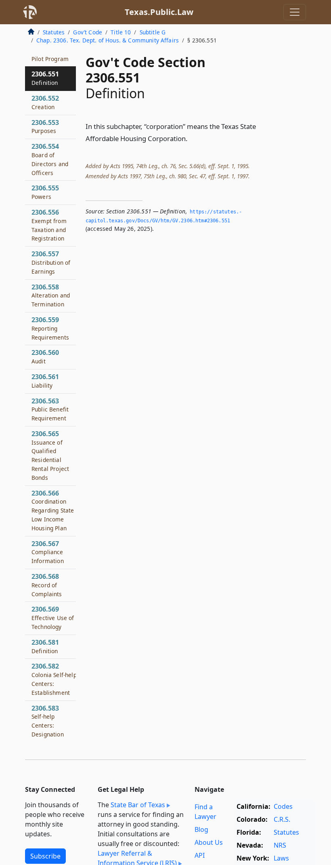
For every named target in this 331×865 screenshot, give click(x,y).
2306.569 (52, 618)
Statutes (54, 32)
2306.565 (50, 455)
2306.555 (45, 192)
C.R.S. (282, 819)
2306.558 (50, 295)
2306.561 (45, 380)
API (200, 855)
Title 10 (121, 32)
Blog (201, 829)
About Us (209, 842)
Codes (283, 806)
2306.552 (45, 102)
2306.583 (47, 721)
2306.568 (46, 585)
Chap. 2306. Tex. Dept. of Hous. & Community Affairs (107, 40)
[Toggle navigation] (294, 12)
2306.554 (49, 159)
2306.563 (50, 409)
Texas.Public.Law (159, 11)
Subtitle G (153, 32)
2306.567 (47, 552)
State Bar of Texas (138, 804)
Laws (281, 858)
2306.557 (50, 262)
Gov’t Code (87, 32)
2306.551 (45, 78)
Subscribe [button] (45, 856)
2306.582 (54, 679)
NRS (280, 845)
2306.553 (45, 126)
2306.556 (49, 225)
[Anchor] (192, 138)
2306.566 (52, 510)
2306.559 (50, 328)
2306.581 (45, 646)
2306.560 (45, 356)
